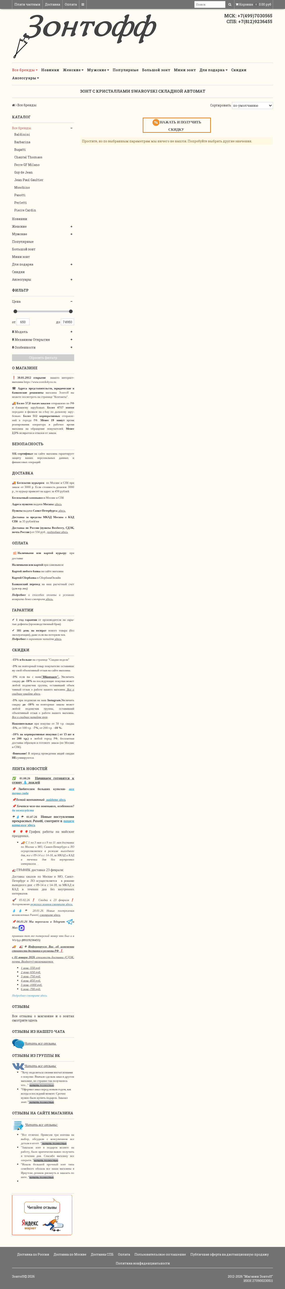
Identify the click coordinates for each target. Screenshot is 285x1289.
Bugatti (20, 149)
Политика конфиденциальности (142, 1263)
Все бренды (24, 69)
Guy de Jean (23, 172)
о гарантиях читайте (40, 639)
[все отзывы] (42, 1215)
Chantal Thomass (28, 157)
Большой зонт (156, 69)
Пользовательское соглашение (160, 1254)
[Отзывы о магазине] (18, 1043)
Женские (72, 69)
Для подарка (213, 69)
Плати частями (27, 4)
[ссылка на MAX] (21, 927)
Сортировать (220, 105)
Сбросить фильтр (43, 357)
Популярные (125, 69)
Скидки (238, 69)
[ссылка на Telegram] (69, 921)
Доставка (52, 4)
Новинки (50, 69)
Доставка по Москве (69, 1254)
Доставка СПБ (102, 1254)
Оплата (71, 4)
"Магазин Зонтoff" (258, 1276)
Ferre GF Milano (27, 165)
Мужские (97, 69)
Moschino (22, 187)
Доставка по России (32, 1254)
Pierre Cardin (25, 210)
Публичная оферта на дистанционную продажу (229, 1254)
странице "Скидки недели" (52, 659)
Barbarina (22, 142)
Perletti (20, 202)
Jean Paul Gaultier (28, 180)
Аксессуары (24, 78)
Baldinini (22, 134)
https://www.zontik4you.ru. (40, 382)
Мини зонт (185, 69)
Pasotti (20, 195)
